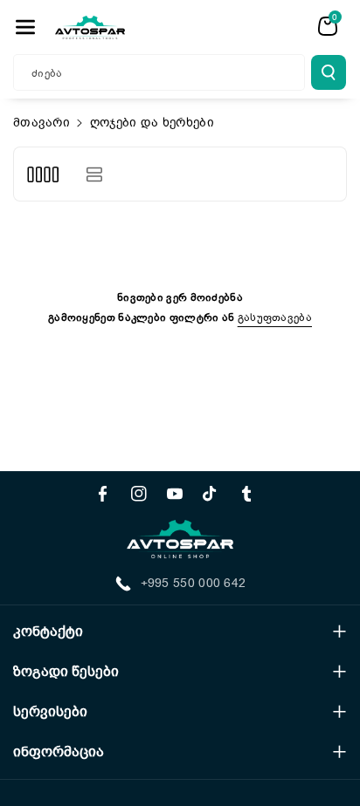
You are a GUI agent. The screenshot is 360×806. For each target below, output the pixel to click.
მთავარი (41, 122)
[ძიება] (328, 72)
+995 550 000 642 (193, 583)
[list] (94, 174)
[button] (25, 27)
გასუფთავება (275, 317)
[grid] (42, 174)
